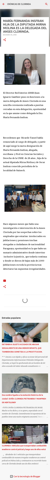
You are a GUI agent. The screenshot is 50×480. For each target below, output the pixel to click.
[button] (4, 40)
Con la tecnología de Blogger (26, 476)
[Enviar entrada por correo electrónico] (4, 281)
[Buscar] (46, 4)
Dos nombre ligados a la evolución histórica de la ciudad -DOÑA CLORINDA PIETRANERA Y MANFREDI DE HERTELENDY (24, 398)
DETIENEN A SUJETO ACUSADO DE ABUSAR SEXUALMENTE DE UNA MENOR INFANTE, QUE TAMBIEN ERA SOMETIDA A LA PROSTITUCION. (22, 348)
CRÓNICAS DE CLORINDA (19, 4)
